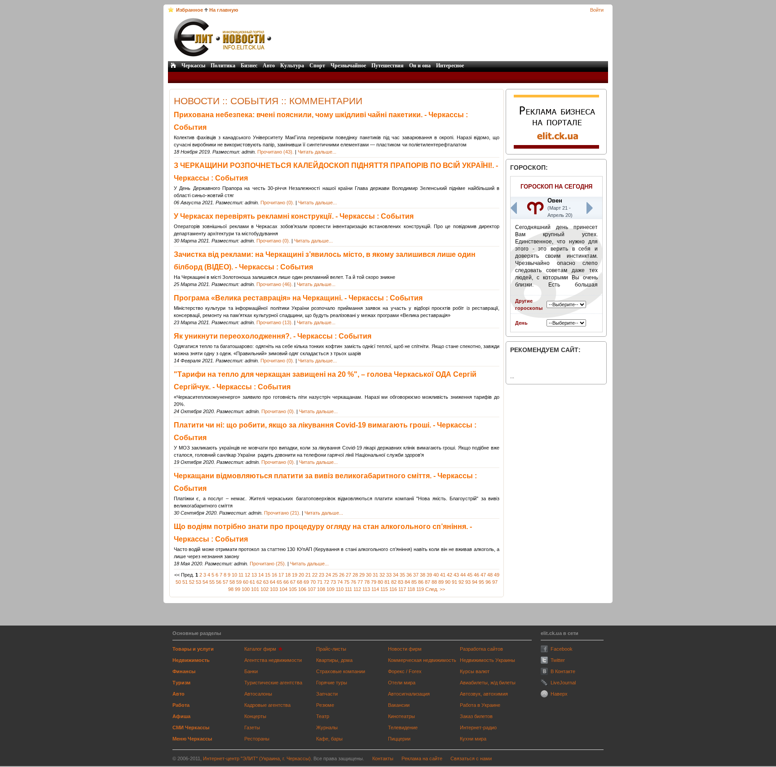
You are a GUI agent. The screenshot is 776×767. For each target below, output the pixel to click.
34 (395, 574)
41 (442, 574)
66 (286, 582)
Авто (269, 65)
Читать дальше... (317, 151)
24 (328, 574)
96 (488, 582)
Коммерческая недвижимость (422, 660)
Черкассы (193, 65)
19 (294, 574)
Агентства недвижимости (273, 660)
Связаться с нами (471, 758)
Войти (597, 10)
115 (384, 589)
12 (247, 574)
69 (306, 582)
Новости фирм (405, 649)
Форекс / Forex (405, 671)
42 (449, 574)
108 (321, 589)
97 (495, 582)
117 (402, 589)
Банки (251, 671)
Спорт (317, 65)
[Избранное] (171, 9)
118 (411, 589)
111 (348, 589)
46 (476, 574)
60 (245, 582)
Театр (322, 716)
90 (447, 582)
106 (302, 589)
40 (436, 574)
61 (252, 582)
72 (326, 582)
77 (360, 582)
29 (362, 574)
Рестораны (256, 738)
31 (375, 574)
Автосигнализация (409, 693)
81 (387, 582)
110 (340, 589)
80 (380, 582)
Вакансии (399, 705)
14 (261, 574)
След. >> (435, 589)
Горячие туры (331, 682)
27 (348, 574)
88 (434, 582)
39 (429, 574)
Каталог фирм (260, 649)
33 (389, 574)
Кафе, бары (329, 738)
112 (357, 589)
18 (288, 574)
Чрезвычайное (348, 65)
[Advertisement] (440, 37)
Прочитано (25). (268, 563)
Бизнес (249, 65)
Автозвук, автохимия (484, 693)
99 (237, 589)
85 (414, 582)
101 (255, 589)
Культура (292, 65)
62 (259, 582)
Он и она (420, 65)
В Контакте (563, 671)
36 (409, 574)
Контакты (382, 758)
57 (225, 582)
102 (264, 589)
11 (240, 574)
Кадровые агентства (267, 705)
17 (281, 574)
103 (274, 589)
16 (274, 574)
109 (330, 589)
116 (393, 589)
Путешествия (387, 65)
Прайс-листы (331, 649)
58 (232, 582)
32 (382, 574)
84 (407, 582)
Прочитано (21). (282, 513)
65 (279, 582)
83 (400, 582)
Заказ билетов (476, 716)
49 (496, 574)
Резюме (325, 705)
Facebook (562, 649)
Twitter (558, 660)
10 (234, 574)
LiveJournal (563, 682)
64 (272, 582)
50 (178, 582)
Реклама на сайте (421, 758)
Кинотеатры (401, 716)
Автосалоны (258, 693)
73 (333, 582)
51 (185, 582)
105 (293, 589)
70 (313, 582)
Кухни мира (473, 738)
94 (474, 582)
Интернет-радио (478, 727)
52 (191, 582)
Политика (223, 65)
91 (454, 582)
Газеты (252, 727)
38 (422, 574)
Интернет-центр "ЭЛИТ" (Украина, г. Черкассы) (257, 758)
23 (321, 574)
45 (469, 574)
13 (254, 574)
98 (231, 589)
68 (299, 582)
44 (463, 574)
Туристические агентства (273, 682)
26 (341, 574)
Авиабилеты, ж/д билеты (488, 682)
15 (267, 574)
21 (308, 574)
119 (420, 589)
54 (205, 582)
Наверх (559, 693)
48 (490, 574)
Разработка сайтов (481, 649)
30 (368, 574)
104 (283, 589)
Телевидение (403, 727)
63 (266, 582)
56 (218, 582)
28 (355, 574)
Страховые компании (340, 671)
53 (198, 582)
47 (483, 574)
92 (461, 582)
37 (416, 574)
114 (375, 589)
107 (312, 589)
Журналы (327, 727)
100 (246, 589)
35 (402, 574)
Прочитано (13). (274, 322)
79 (373, 582)
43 (456, 574)
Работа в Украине (480, 705)
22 (314, 574)
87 (427, 582)
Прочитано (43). (275, 151)
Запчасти (327, 693)
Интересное (450, 65)
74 (340, 582)
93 (468, 582)
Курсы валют (474, 671)
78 (367, 582)
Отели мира (401, 682)
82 (394, 582)
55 (212, 582)
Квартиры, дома (334, 660)
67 (292, 582)
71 (319, 582)
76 (353, 582)
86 (420, 582)
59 (239, 582)
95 (481, 582)
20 (301, 574)
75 (346, 582)
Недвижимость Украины (487, 660)
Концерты (255, 716)
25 (335, 574)
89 (441, 582)
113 (366, 589)
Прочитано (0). (277, 202)
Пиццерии (399, 738)
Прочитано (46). (274, 284)
